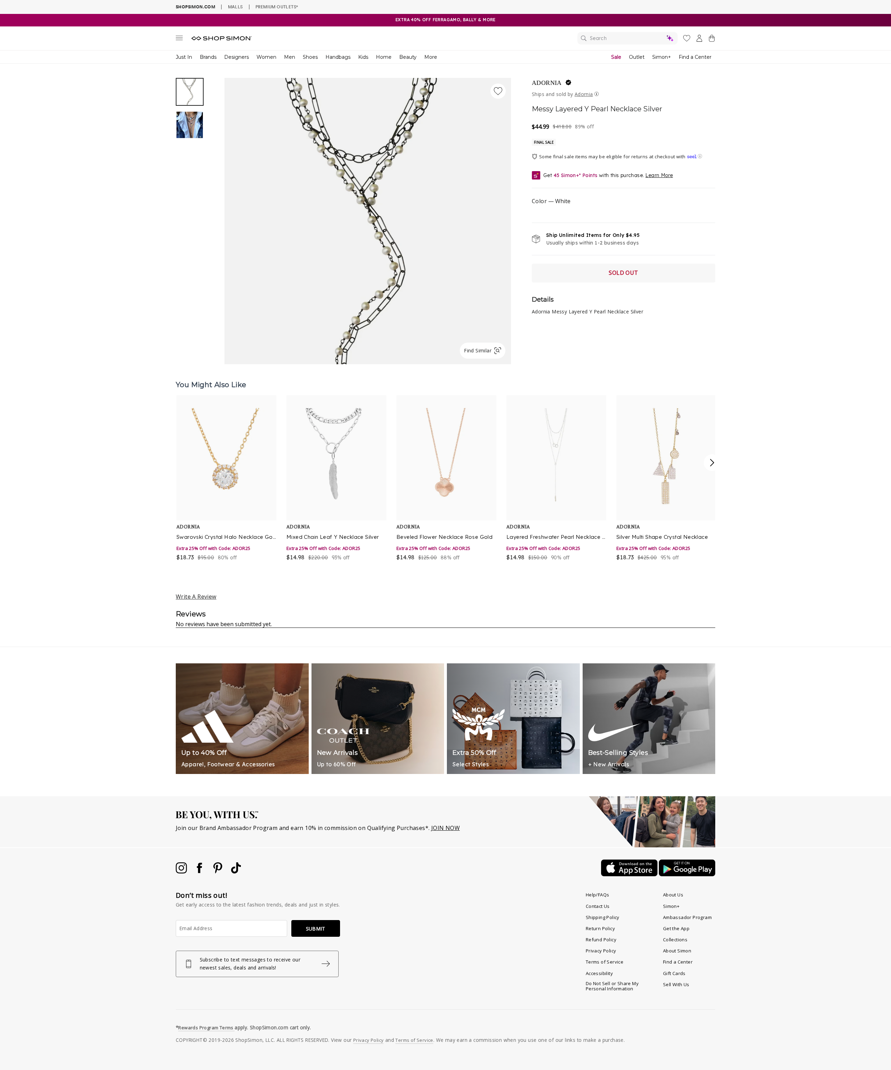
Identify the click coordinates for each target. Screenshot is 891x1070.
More (430, 57)
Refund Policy (601, 939)
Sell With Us (676, 984)
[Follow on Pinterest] (218, 871)
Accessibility (599, 973)
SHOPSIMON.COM (195, 6)
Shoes (310, 57)
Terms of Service (604, 962)
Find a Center (695, 57)
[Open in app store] (630, 874)
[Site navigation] (179, 39)
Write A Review (196, 596)
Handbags (337, 57)
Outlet (637, 57)
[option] (368, 221)
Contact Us (598, 906)
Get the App (676, 928)
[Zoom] (367, 218)
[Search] (627, 38)
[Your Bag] (711, 39)
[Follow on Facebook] (200, 871)
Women (266, 57)
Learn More (659, 175)
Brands (208, 57)
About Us (673, 895)
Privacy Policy (601, 951)
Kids (363, 57)
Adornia (547, 82)
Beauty (408, 57)
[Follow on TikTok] (236, 871)
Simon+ (661, 57)
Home (384, 57)
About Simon (677, 951)
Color (551, 201)
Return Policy (600, 928)
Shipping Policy (603, 917)
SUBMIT (315, 928)
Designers (236, 57)
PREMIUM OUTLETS (276, 6)
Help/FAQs (597, 895)
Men (289, 57)
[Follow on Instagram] (182, 871)
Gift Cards (674, 973)
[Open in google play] (687, 874)
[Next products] (712, 462)
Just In (184, 57)
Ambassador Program (687, 917)
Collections (675, 939)
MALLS (235, 6)
